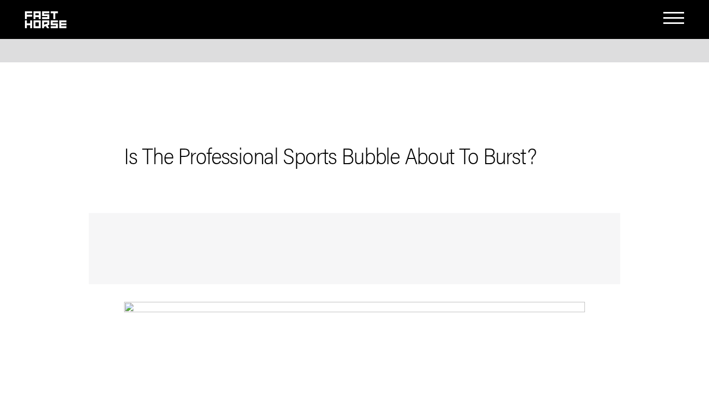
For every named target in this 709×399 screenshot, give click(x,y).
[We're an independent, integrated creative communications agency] (45, 23)
